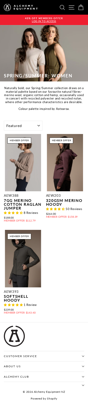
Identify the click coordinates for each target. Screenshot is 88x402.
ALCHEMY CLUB (16, 376)
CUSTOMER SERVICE (20, 356)
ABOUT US (12, 366)
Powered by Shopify (44, 398)
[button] (14, 213)
